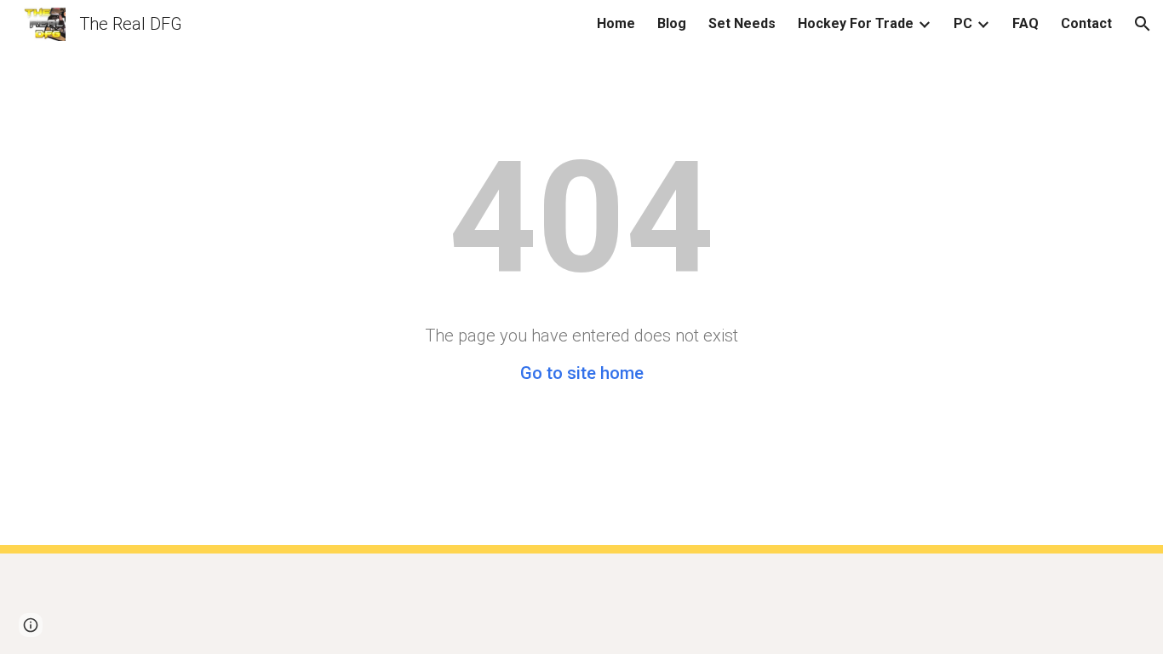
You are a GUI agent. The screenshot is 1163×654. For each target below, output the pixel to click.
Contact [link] (1086, 23)
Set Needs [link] (742, 23)
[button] (1142, 23)
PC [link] (963, 23)
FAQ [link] (1025, 23)
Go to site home (582, 373)
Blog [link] (671, 23)
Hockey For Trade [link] (856, 23)
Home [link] (616, 23)
